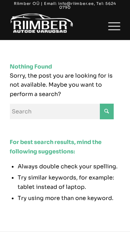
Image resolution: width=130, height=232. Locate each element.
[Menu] (110, 26)
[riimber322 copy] (54, 26)
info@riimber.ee (76, 3)
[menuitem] (110, 26)
